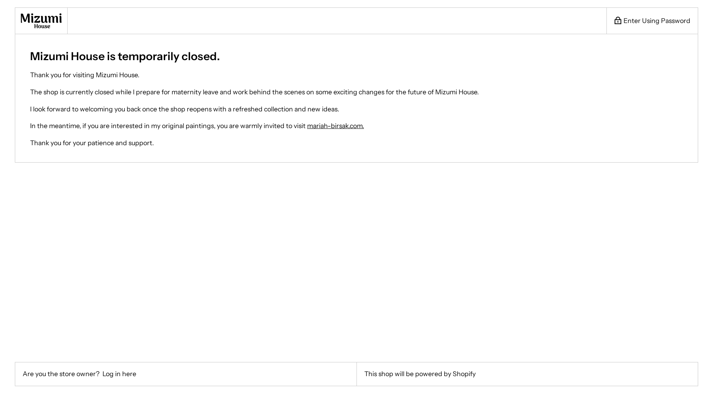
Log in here (119, 374)
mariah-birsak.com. (335, 126)
